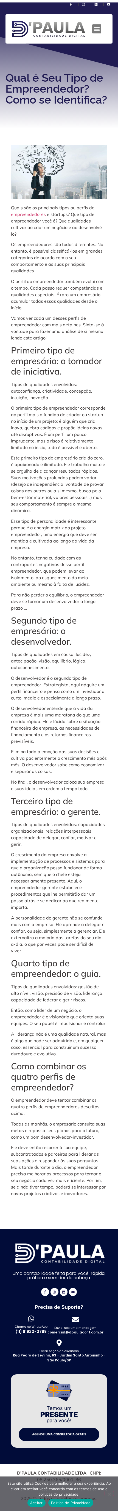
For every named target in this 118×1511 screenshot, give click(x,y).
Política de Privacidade (71, 1503)
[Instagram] (54, 1292)
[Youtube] (73, 1292)
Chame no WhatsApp (31, 1326)
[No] (109, 1493)
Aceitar (36, 1503)
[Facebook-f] (45, 1292)
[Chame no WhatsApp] (31, 1318)
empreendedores (28, 214)
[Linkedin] (64, 1292)
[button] (96, 28)
